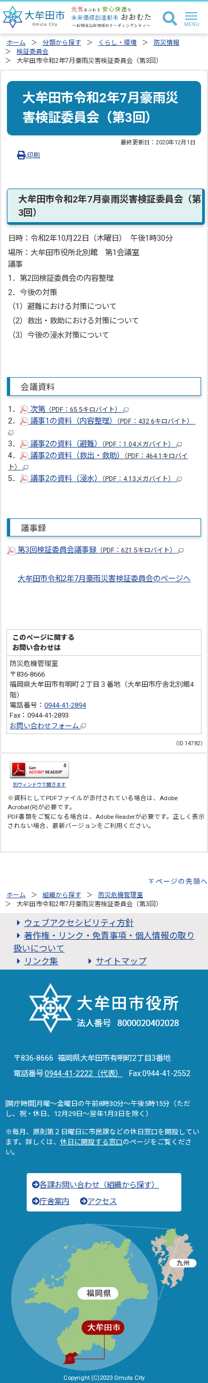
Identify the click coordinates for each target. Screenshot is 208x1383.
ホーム (16, 42)
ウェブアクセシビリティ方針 (79, 923)
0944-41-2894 (65, 705)
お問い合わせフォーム (45, 726)
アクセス (102, 1201)
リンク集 (41, 961)
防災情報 (166, 42)
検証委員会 (33, 51)
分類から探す (62, 42)
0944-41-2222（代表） (84, 1073)
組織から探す (62, 895)
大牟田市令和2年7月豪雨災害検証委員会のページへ (104, 578)
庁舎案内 (54, 1201)
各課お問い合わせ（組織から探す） (99, 1185)
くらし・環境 (117, 42)
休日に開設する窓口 (91, 1142)
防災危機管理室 (120, 895)
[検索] (170, 19)
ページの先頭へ (182, 881)
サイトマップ (121, 961)
